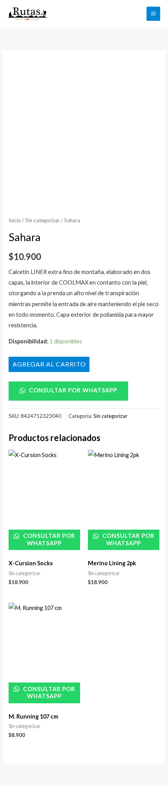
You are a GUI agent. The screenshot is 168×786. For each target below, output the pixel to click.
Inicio (15, 220)
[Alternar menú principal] (153, 13)
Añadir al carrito (49, 364)
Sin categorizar (42, 220)
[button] (136, 13)
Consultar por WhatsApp (72, 390)
